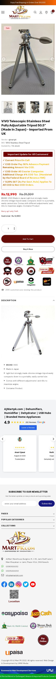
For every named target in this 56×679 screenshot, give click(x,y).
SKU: (3, 143)
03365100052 (12, 566)
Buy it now (28, 249)
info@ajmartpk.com (14, 575)
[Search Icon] (35, 12)
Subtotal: (6, 216)
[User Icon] (40, 12)
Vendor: (4, 139)
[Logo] (20, 12)
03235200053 (12, 571)
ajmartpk (13, 139)
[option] (28, 59)
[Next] (52, 59)
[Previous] (3, 59)
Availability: (6, 146)
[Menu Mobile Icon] (2, 12)
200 (7, 289)
